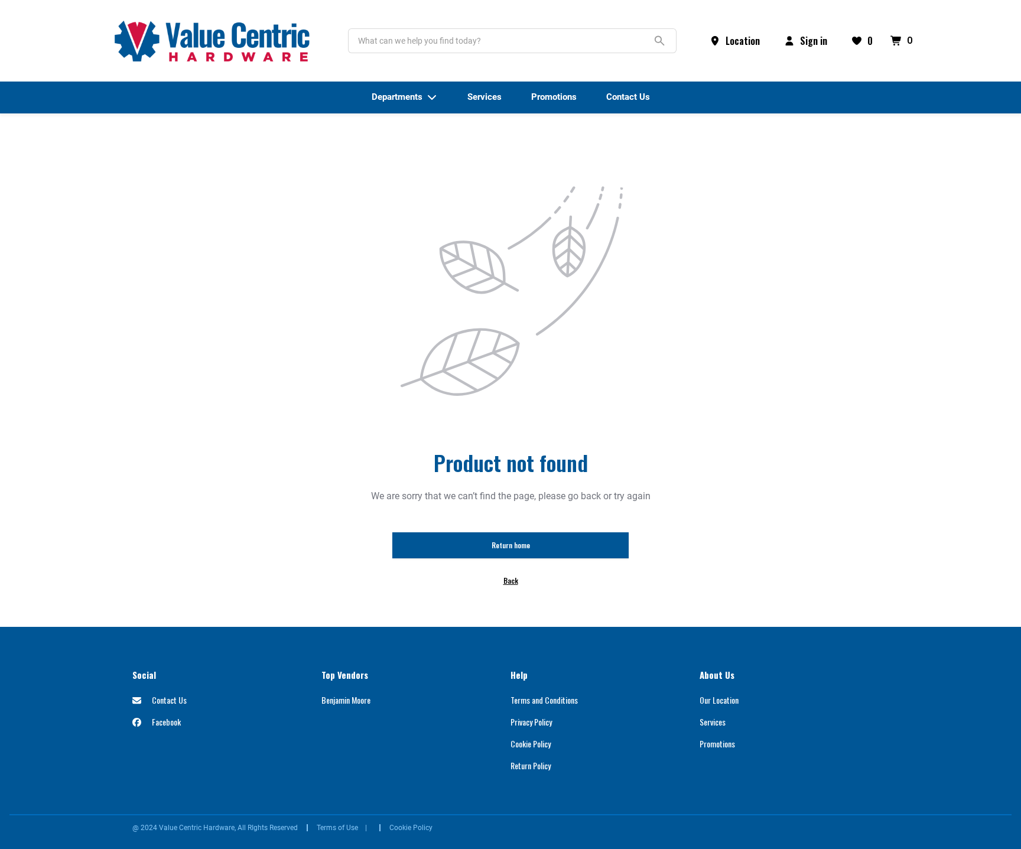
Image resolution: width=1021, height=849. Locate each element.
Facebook (165, 721)
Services (713, 721)
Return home (511, 545)
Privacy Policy (531, 721)
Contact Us (168, 700)
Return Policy (530, 765)
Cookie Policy (530, 743)
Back (510, 580)
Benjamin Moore (345, 700)
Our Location (719, 700)
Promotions (717, 743)
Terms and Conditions (544, 700)
